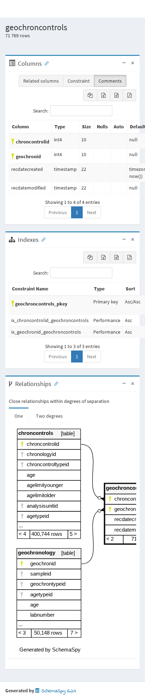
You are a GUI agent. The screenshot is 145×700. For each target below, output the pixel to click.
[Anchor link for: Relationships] (54, 383)
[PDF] (129, 95)
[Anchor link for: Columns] (45, 63)
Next (91, 212)
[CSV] (116, 95)
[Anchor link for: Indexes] (42, 239)
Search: (40, 111)
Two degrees (49, 416)
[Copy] (90, 95)
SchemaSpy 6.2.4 (57, 691)
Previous (58, 212)
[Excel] (103, 95)
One (18, 416)
